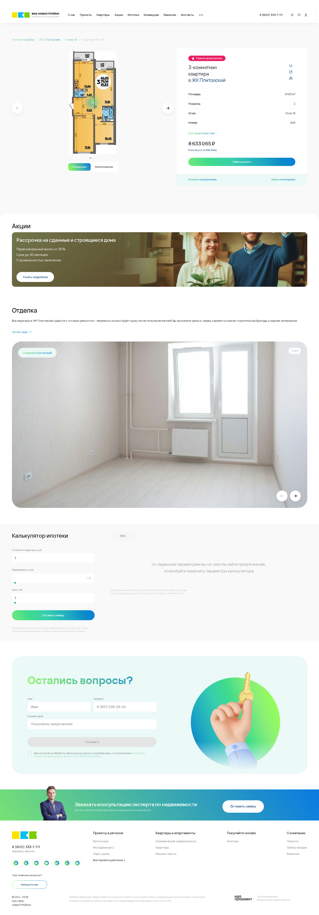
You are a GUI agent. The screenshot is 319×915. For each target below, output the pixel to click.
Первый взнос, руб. (23, 570)
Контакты (187, 15)
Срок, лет (17, 589)
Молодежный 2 (103, 847)
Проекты (86, 15)
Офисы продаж (297, 847)
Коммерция (151, 15)
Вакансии (170, 15)
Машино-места (166, 854)
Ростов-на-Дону (23, 39)
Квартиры (103, 15)
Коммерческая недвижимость (176, 841)
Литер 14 (71, 39)
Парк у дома (101, 854)
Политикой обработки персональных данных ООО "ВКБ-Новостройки (89, 754)
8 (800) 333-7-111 (271, 15)
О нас (71, 15)
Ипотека (133, 15)
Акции (119, 15)
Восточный (100, 841)
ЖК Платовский (50, 39)
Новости (292, 841)
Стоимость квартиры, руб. (27, 550)
